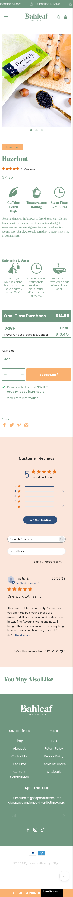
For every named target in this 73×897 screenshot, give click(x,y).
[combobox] (50, 562)
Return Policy (54, 748)
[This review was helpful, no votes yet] (53, 651)
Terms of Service (54, 764)
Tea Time (19, 764)
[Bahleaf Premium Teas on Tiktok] (42, 831)
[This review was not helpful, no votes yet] (61, 651)
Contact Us (19, 756)
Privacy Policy (53, 756)
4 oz (7, 359)
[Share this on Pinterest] (19, 426)
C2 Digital (55, 863)
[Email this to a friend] (26, 426)
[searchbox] (33, 539)
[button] (36, 893)
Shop (19, 740)
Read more (22, 635)
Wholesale (53, 771)
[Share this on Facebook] (4, 426)
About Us (19, 748)
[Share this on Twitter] (11, 426)
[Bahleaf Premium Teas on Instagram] (35, 831)
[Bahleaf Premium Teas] (36, 17)
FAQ (54, 740)
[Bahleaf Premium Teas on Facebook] (28, 831)
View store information (22, 398)
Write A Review (40, 520)
